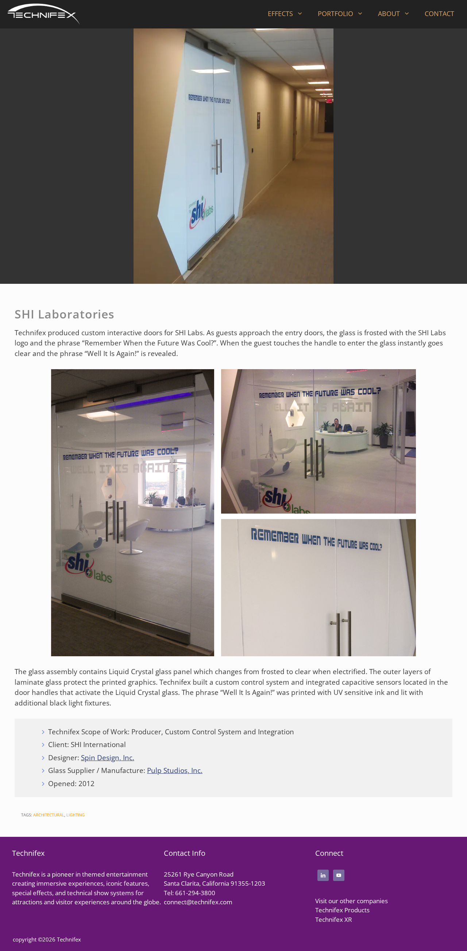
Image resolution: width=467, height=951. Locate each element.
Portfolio (335, 13)
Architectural (48, 814)
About (389, 13)
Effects (280, 13)
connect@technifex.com (198, 902)
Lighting (75, 814)
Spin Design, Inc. (107, 757)
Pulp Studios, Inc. (174, 770)
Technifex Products (342, 910)
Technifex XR (333, 919)
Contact (439, 13)
